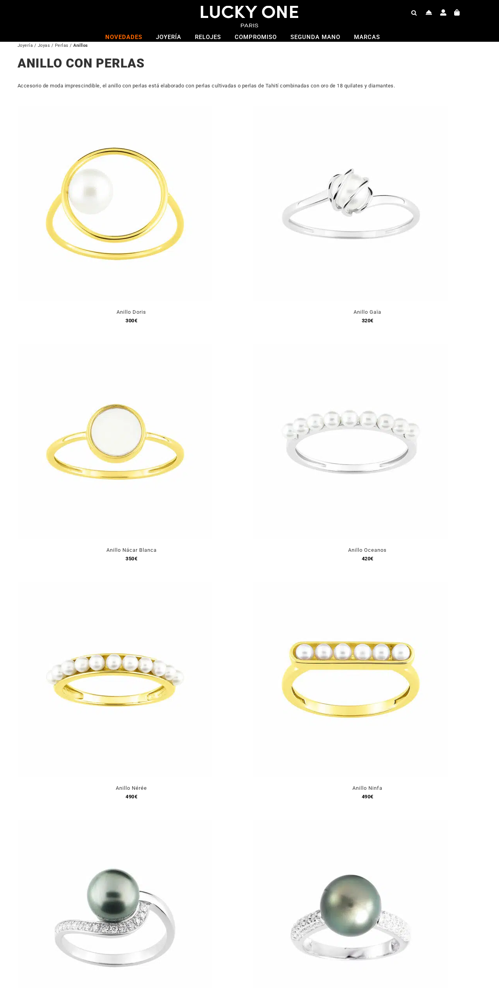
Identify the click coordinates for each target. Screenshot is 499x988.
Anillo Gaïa (367, 312)
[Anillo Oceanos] (350, 348)
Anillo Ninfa (367, 788)
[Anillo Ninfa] (350, 586)
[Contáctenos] (429, 12)
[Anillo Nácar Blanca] (115, 348)
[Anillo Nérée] (115, 586)
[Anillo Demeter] (115, 824)
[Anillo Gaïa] (350, 110)
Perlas (62, 45)
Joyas (44, 45)
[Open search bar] (414, 12)
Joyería (25, 45)
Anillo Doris (131, 312)
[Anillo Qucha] (350, 824)
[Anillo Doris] (115, 110)
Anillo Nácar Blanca (131, 550)
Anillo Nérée (131, 788)
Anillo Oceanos (367, 550)
